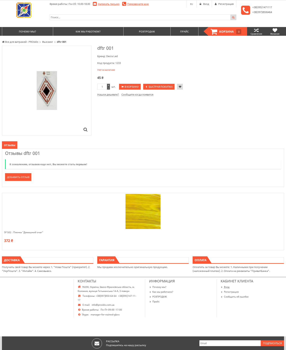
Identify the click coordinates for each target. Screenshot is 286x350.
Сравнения (256, 33)
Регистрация (231, 291)
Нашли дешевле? (108, 94)
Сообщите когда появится (137, 94)
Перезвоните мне (138, 4)
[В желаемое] (180, 87)
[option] (46, 90)
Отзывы (9, 145)
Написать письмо (108, 4)
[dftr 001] (85, 129)
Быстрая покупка (161, 86)
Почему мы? (159, 287)
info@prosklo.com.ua (103, 304)
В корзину (132, 86)
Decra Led (112, 56)
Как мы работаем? (162, 291)
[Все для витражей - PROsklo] (24, 10)
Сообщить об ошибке (236, 296)
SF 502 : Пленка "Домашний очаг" (23, 232)
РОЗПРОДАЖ (159, 296)
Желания (274, 33)
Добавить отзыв (18, 177)
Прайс (156, 301)
